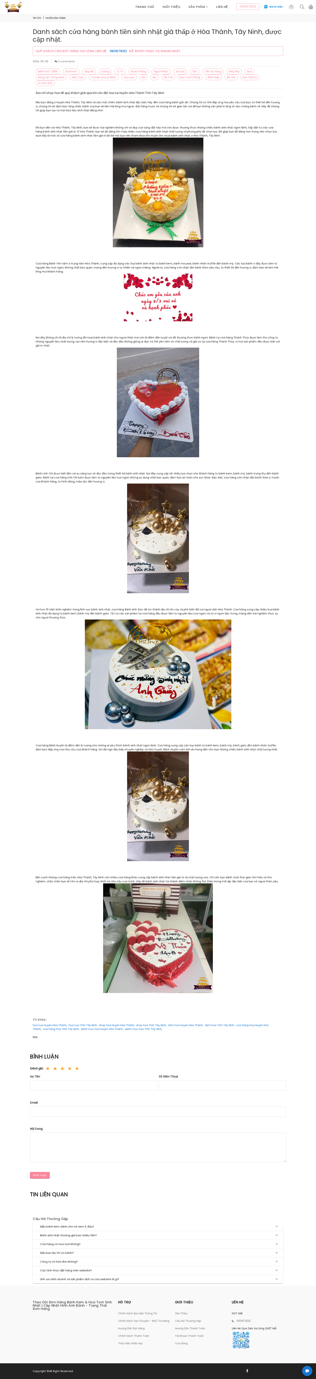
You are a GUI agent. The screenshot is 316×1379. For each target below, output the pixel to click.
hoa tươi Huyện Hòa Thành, (50, 1025)
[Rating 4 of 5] (69, 1068)
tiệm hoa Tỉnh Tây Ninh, (220, 1025)
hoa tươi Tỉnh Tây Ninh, (83, 1025)
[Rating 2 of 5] (55, 1068)
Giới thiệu (171, 7)
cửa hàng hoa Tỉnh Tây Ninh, (61, 1029)
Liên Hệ (222, 7)
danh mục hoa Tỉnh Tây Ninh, (143, 1029)
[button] (202, 7)
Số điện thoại (168, 1076)
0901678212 (119, 51)
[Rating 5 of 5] (77, 1068)
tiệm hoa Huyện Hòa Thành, (185, 1025)
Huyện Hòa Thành (56, 18)
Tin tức (37, 18)
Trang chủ (144, 7)
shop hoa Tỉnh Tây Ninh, (151, 1025)
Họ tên (35, 1076)
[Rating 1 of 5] (47, 1068)
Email (34, 1102)
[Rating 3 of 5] (62, 1068)
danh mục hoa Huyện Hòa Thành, (102, 1029)
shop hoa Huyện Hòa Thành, (117, 1025)
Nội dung (36, 1129)
